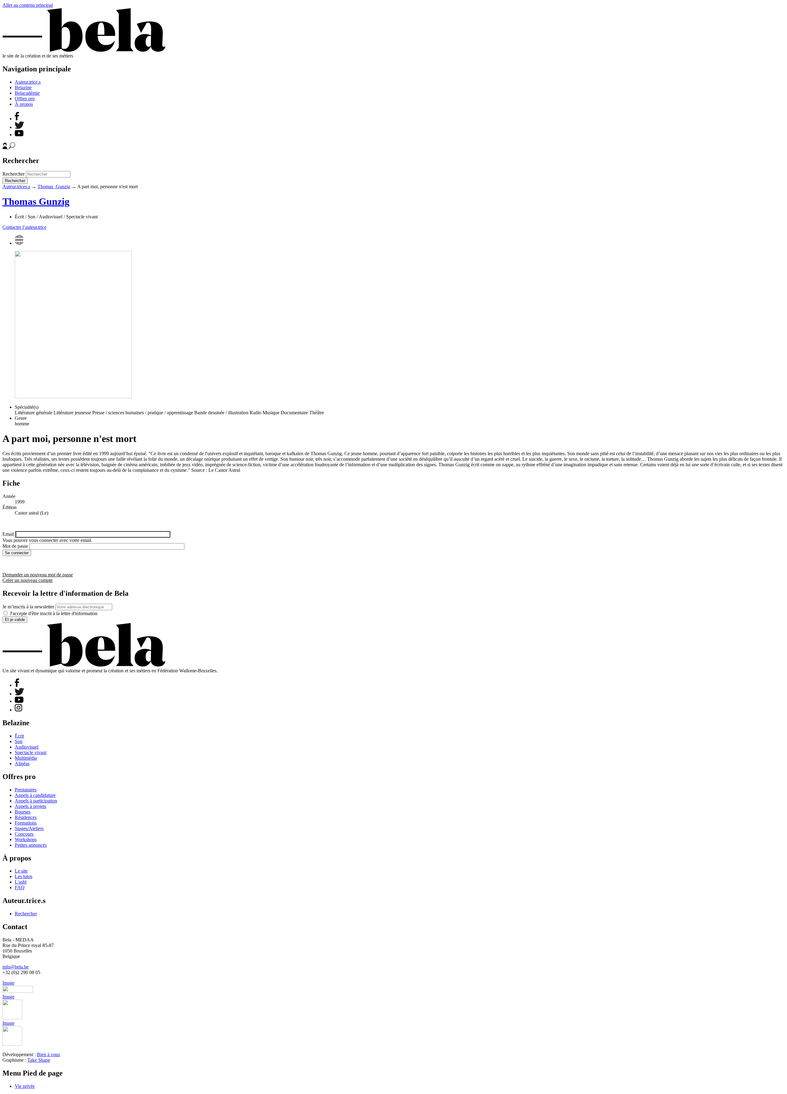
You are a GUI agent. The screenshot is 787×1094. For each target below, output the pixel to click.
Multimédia (26, 758)
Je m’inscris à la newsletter (28, 606)
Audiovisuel (26, 747)
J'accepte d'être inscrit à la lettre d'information (53, 613)
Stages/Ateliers (29, 828)
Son (18, 741)
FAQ (20, 887)
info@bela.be (15, 966)
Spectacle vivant (30, 752)
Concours (24, 834)
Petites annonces (31, 845)
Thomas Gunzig (54, 186)
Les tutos (23, 876)
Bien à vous (48, 1054)
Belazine (23, 87)
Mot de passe (15, 546)
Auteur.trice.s (28, 82)
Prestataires (26, 789)
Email (8, 534)
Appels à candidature (35, 795)
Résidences (26, 817)
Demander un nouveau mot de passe (37, 574)
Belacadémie (27, 93)
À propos (24, 104)
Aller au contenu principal (27, 5)
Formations (26, 822)
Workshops (26, 839)
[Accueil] (83, 50)
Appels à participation (36, 800)
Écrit (19, 735)
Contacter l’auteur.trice (24, 227)
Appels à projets (30, 806)
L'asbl (20, 882)
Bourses (22, 811)
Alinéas (22, 763)
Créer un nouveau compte (27, 580)
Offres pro (25, 98)
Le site (21, 870)
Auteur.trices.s (16, 186)
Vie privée (25, 1086)
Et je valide (15, 619)
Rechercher (13, 174)
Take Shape (38, 1060)
